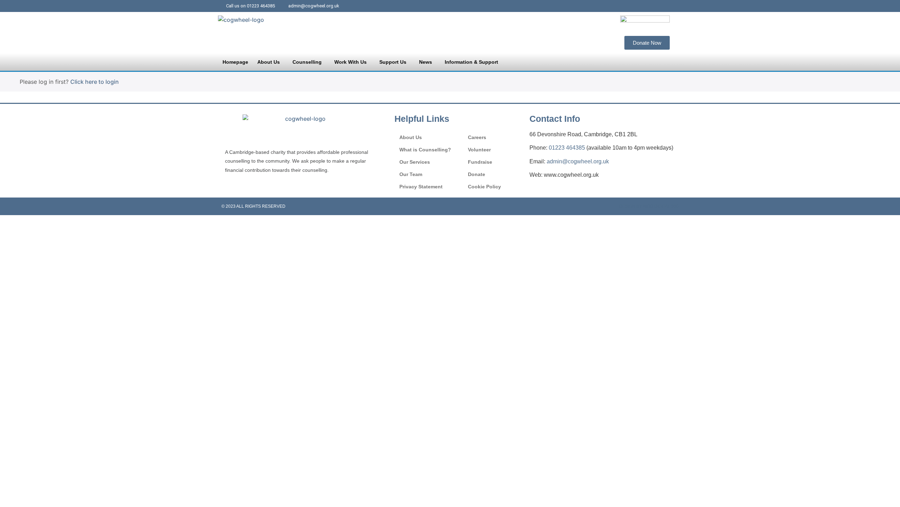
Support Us (392, 62)
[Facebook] (640, 6)
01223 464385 (567, 148)
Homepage (235, 62)
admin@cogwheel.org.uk (578, 161)
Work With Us (350, 62)
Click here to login (94, 81)
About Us (268, 62)
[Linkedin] (654, 6)
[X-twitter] (626, 6)
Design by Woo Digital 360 (649, 206)
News (425, 62)
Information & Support (471, 62)
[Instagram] (668, 6)
